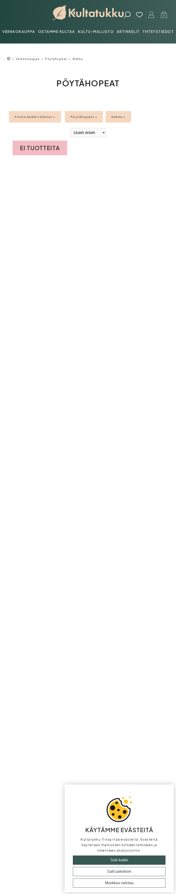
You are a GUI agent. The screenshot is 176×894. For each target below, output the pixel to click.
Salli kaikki (119, 860)
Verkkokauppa (18, 31)
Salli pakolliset (119, 871)
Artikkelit (128, 31)
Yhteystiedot (158, 31)
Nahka (78, 59)
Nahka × (118, 117)
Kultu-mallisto (96, 31)
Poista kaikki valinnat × (35, 117)
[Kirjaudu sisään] (151, 15)
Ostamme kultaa (56, 31)
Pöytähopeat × (84, 117)
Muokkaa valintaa (119, 883)
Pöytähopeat (56, 59)
